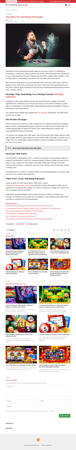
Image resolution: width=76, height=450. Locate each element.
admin (11, 20)
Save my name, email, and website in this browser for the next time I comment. (31, 411)
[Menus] (7, 5)
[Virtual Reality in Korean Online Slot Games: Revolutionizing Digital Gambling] (60, 264)
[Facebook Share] (54, 230)
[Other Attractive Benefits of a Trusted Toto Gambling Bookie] (60, 243)
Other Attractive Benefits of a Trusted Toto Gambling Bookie (24, 211)
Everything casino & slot (18, 5)
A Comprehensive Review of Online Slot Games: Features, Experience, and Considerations (33, 208)
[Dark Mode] (66, 5)
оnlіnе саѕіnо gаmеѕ (32, 224)
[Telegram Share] (65, 230)
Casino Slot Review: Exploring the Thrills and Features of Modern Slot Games (29, 206)
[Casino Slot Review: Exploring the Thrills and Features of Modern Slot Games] (16, 243)
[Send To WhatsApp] (69, 230)
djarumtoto (9, 428)
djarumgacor (9, 423)
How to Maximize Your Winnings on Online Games (21, 216)
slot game (8, 14)
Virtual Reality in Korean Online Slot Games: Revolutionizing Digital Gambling (29, 219)
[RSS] (38, 440)
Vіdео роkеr (10, 224)
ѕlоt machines (42, 113)
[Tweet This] (57, 230)
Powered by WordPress (31, 445)
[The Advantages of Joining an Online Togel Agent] (16, 264)
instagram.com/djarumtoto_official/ (18, 185)
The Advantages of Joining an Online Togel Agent (21, 213)
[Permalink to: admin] (7, 21)
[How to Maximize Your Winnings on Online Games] (38, 264)
